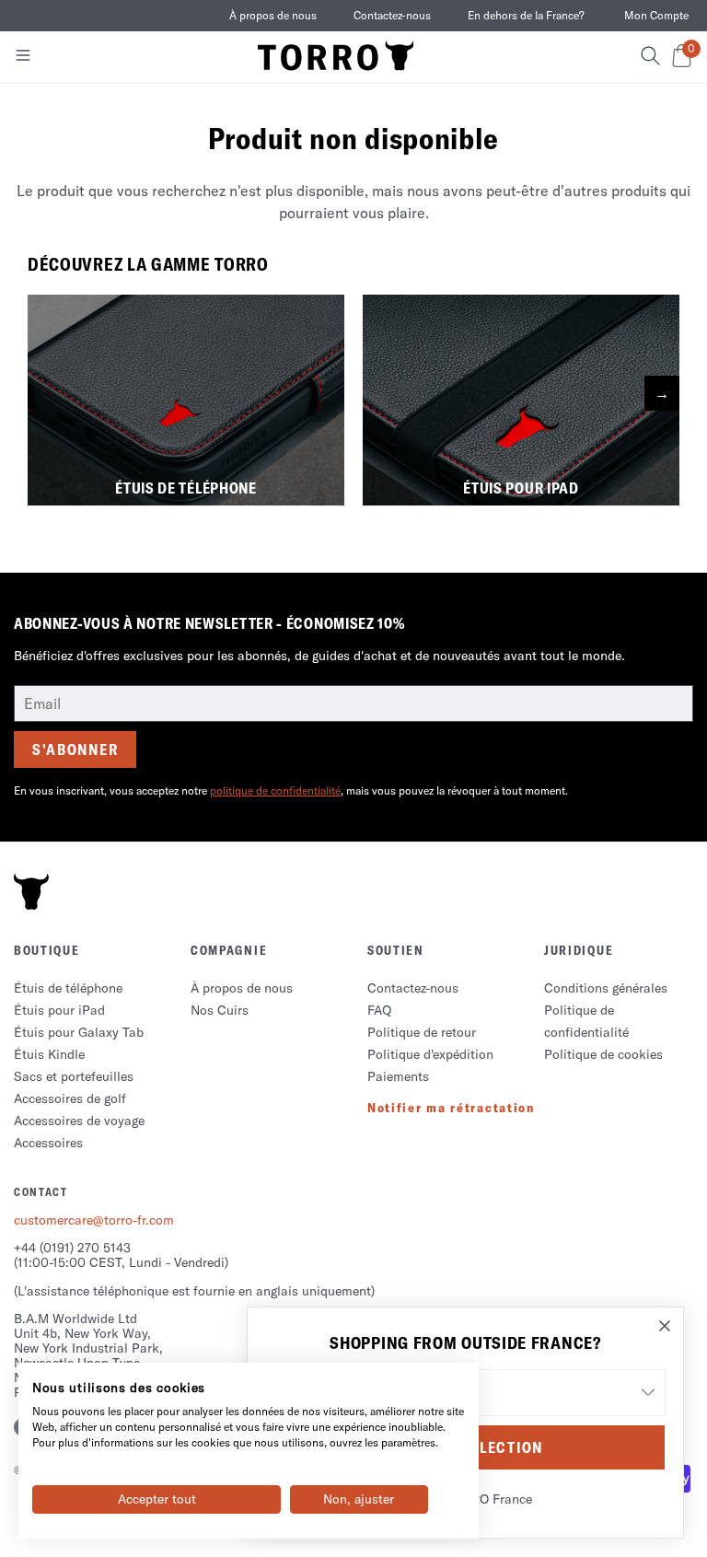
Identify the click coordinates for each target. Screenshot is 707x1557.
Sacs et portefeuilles (73, 1076)
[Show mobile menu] (23, 59)
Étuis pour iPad (59, 1010)
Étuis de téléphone (68, 988)
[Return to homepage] (336, 57)
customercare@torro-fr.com (94, 1220)
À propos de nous (273, 15)
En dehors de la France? (526, 15)
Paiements (398, 1076)
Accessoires (48, 1142)
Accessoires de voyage (79, 1120)
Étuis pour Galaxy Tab (79, 1032)
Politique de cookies (603, 1054)
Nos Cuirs (220, 1010)
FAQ (379, 1010)
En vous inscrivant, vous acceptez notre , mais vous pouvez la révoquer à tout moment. (291, 790)
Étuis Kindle (49, 1054)
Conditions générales (605, 988)
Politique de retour (421, 1032)
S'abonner (75, 749)
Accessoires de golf (70, 1098)
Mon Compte (656, 15)
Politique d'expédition (430, 1054)
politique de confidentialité (275, 790)
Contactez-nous (392, 15)
